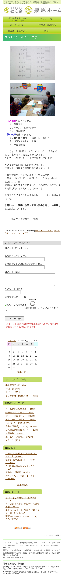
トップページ (8, 543)
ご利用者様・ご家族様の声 (32, 550)
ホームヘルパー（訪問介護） (28, 545)
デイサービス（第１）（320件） (21, 416)
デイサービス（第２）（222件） (21, 419)
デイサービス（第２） (44, 231)
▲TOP (25, 233)
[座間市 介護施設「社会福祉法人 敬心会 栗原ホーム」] (32, 13)
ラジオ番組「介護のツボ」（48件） (22, 396)
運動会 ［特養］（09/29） (19, 472)
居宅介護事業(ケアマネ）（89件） (22, 426)
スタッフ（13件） (14, 440)
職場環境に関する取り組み (13, 557)
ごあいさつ (19, 543)
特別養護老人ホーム (31, 543)
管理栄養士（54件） (15, 433)
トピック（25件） (14, 392)
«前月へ (12, 340)
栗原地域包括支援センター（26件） (22, 430)
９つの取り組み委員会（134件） (21, 409)
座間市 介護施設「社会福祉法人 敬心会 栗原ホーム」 (35, 572)
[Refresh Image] (32, 305)
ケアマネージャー (47, 545)
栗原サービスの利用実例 (12, 550)
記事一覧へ (22, 372)
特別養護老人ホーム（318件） (20, 412)
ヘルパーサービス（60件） (18, 423)
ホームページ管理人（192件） (20, 437)
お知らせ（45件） (14, 389)
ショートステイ (46, 543)
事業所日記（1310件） (16, 385)
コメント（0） (15, 233)
